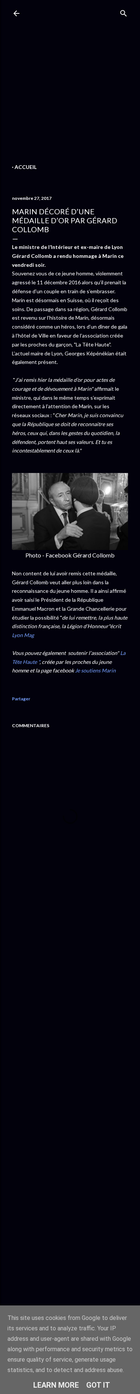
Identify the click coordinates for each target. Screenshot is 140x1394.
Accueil (26, 167)
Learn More (56, 1385)
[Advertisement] (70, 92)
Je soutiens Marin (95, 670)
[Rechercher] (123, 11)
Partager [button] (21, 698)
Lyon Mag (23, 635)
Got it (98, 1385)
